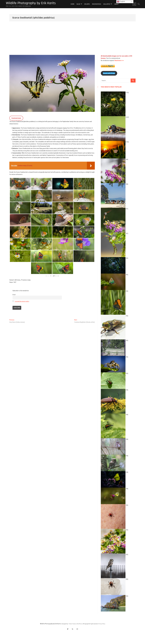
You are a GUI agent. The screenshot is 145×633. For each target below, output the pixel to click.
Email (14, 294)
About (116, 4)
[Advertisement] (72, 40)
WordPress (79, 624)
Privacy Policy (101, 624)
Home (72, 4)
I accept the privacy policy (22, 301)
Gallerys (106, 4)
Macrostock (96, 4)
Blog (78, 4)
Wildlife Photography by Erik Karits (31, 3)
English (122, 1)
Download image (16, 118)
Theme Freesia (72, 624)
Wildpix (87, 4)
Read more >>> (119, 60)
